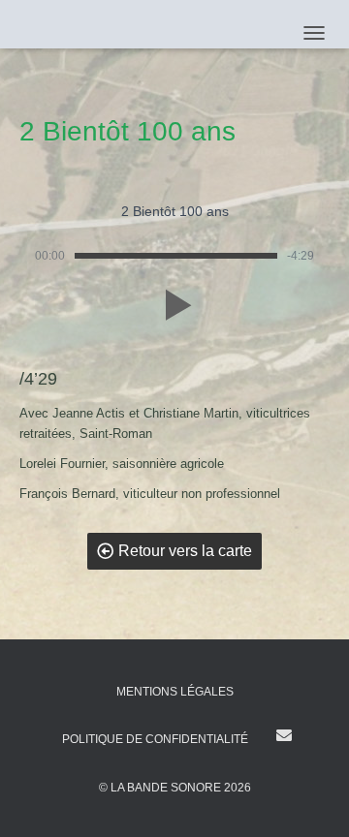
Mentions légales (175, 691)
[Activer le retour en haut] (310, 798)
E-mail (284, 735)
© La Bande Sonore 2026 (175, 787)
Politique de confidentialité (155, 739)
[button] (174, 305)
